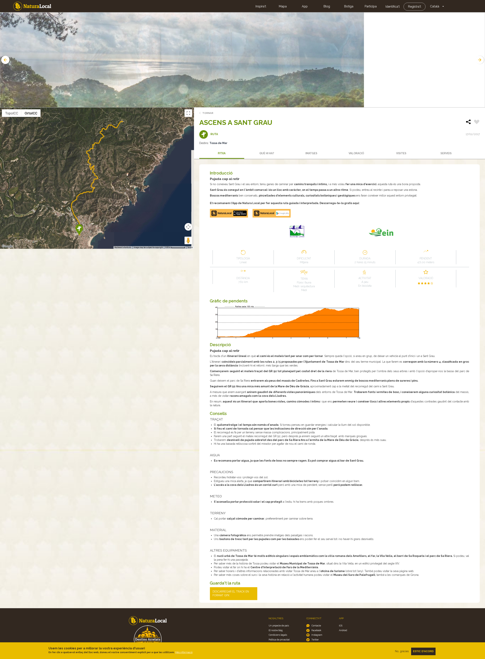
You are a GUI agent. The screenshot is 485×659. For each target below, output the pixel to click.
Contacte (316, 625)
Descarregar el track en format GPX (231, 593)
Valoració (356, 153)
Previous (5, 60)
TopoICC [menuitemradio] (11, 113)
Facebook (316, 630)
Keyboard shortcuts (122, 247)
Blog (326, 6)
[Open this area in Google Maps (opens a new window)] (7, 246)
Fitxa (221, 153)
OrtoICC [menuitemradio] (31, 113)
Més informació (183, 652)
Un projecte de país (279, 625)
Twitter (315, 639)
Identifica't (392, 6)
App (305, 6)
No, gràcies (402, 651)
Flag (477, 122)
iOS (340, 625)
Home (32, 6)
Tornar (207, 113)
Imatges (311, 153)
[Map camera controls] (188, 227)
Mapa (283, 6)
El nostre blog (276, 630)
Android (343, 630)
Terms (190, 247)
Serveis (446, 153)
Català (434, 6)
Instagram (316, 634)
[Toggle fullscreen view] (188, 113)
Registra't (414, 6)
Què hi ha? (266, 153)
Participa (371, 6)
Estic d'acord (423, 651)
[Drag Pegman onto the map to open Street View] (188, 240)
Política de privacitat (279, 639)
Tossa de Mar (218, 143)
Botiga (348, 6)
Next (480, 60)
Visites (401, 153)
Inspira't (260, 6)
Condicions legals (278, 634)
